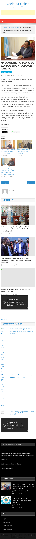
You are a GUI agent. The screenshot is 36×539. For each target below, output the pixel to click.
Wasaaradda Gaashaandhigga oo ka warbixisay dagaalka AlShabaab (15, 290)
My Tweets (4, 319)
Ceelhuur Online (18, 4)
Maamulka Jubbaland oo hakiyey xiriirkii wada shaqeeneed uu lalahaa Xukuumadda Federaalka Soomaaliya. (16, 260)
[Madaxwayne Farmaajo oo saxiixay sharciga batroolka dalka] (8, 144)
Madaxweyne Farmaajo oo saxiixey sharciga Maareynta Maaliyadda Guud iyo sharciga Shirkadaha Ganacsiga (8, 170)
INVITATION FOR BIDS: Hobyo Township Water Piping (6, 183)
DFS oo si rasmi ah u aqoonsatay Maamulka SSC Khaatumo (21, 500)
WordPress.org (7, 529)
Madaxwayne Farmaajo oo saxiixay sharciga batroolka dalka (8, 151)
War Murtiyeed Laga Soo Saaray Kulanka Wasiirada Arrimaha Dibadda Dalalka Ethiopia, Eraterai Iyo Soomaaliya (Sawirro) (16, 229)
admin (14, 75)
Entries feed (6, 522)
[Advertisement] (18, 12)
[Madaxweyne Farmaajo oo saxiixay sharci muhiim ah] (24, 144)
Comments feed (7, 525)
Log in (4, 518)
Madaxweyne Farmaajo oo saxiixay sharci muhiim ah (24, 151)
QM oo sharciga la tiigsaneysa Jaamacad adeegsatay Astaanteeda (31, 183)
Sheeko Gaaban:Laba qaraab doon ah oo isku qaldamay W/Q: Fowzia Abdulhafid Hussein (22, 331)
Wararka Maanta (6, 72)
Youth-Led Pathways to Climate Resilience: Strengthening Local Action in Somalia (23, 486)
